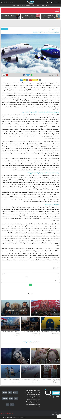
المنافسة (21, 79)
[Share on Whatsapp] (31, 75)
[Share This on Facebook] (24, 75)
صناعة (40, 79)
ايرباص (25, 79)
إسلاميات (38, 5)
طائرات (34, 79)
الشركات (37, 79)
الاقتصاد (30, 79)
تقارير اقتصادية (51, 29)
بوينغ (27, 79)
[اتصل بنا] (14, 2)
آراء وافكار (47, 5)
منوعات (18, 5)
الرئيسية (59, 2)
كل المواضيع (53, 2)
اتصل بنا (48, 2)
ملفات (14, 5)
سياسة (43, 5)
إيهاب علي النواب (27, 341)
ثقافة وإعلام (23, 5)
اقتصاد (33, 5)
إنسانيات (28, 5)
